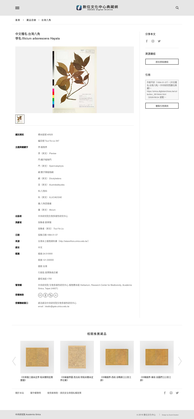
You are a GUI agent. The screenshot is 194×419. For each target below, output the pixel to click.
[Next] (177, 361)
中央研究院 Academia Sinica (28, 414)
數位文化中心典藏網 (97, 8)
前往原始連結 (162, 61)
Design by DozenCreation (170, 415)
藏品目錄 (31, 19)
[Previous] (17, 361)
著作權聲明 (35, 392)
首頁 (17, 19)
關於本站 (19, 392)
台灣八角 (46, 19)
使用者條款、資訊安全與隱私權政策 (64, 392)
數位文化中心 (150, 414)
